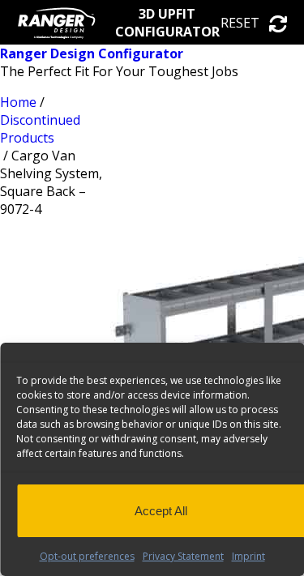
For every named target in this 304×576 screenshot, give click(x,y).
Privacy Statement (183, 556)
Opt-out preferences (87, 556)
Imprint (248, 556)
